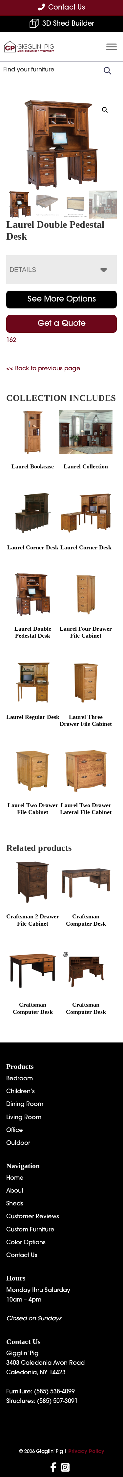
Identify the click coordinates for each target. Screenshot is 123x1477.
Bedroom (19, 1079)
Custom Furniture (30, 1230)
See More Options (62, 299)
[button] (105, 110)
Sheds (14, 1204)
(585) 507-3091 (57, 1402)
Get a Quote (62, 324)
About (14, 1191)
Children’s (20, 1092)
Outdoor (18, 1144)
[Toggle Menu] (111, 47)
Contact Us (21, 1256)
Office (14, 1131)
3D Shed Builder (68, 23)
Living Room (23, 1118)
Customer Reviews (32, 1217)
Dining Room (24, 1105)
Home (15, 1178)
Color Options (26, 1243)
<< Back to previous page (43, 369)
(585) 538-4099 (54, 1392)
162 (11, 341)
